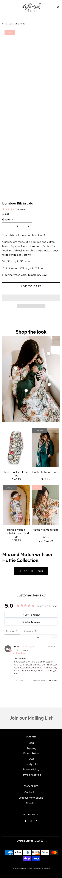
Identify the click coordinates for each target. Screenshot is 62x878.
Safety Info (31, 764)
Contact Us (31, 792)
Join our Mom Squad (31, 797)
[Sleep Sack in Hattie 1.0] (16, 447)
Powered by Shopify (41, 868)
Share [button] (20, 680)
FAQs (31, 758)
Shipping (31, 748)
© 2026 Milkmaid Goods (22, 868)
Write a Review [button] (32, 614)
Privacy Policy (31, 769)
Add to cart (31, 286)
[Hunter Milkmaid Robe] (45, 447)
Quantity (7, 219)
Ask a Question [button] (32, 622)
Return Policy (31, 753)
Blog (31, 742)
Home (4, 24)
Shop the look (31, 571)
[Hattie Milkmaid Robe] (45, 505)
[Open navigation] (4, 7)
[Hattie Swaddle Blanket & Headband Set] (16, 505)
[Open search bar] (49, 7)
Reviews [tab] (10, 631)
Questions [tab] (28, 631)
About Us (31, 803)
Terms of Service (31, 774)
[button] (31, 298)
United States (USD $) (30, 840)
